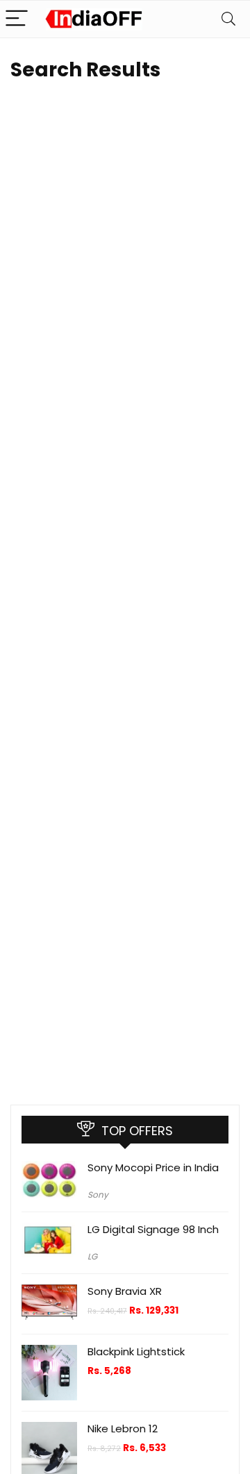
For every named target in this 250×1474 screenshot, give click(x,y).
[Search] (228, 19)
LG (92, 1256)
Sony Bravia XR (125, 1291)
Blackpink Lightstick (136, 1351)
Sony (98, 1194)
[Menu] (16, 19)
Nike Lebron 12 (123, 1428)
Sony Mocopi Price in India (153, 1167)
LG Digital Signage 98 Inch (153, 1229)
